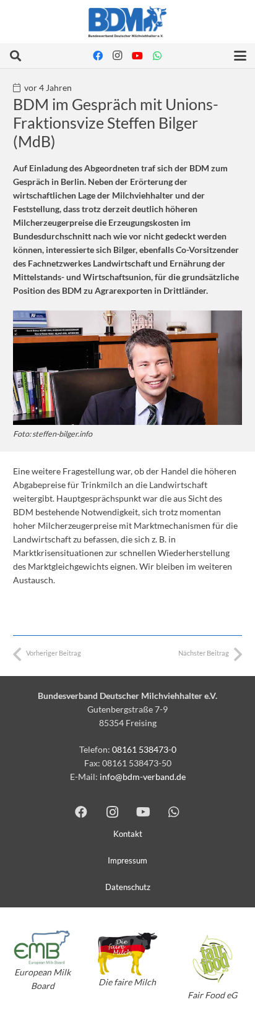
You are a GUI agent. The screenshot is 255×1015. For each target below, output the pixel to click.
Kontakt (127, 834)
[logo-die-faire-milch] (127, 954)
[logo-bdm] (127, 21)
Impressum (127, 860)
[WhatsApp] (157, 56)
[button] (15, 55)
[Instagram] (117, 56)
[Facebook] (98, 56)
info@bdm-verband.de (143, 776)
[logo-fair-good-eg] (212, 958)
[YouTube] (137, 56)
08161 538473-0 (144, 749)
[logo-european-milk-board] (42, 948)
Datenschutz (127, 887)
